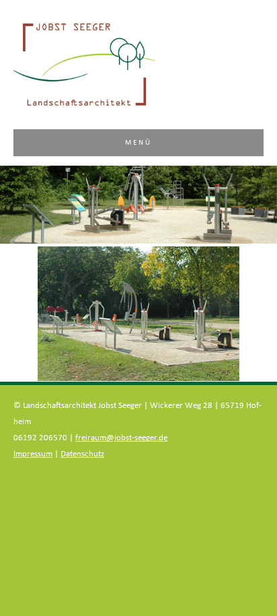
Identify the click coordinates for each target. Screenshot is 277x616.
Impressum (32, 454)
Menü (139, 142)
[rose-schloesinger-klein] (138, 313)
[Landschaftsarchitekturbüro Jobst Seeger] (84, 105)
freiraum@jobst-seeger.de (121, 438)
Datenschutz (82, 454)
